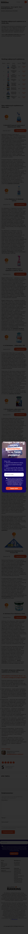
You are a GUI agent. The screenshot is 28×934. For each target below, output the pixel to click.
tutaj (20, 484)
